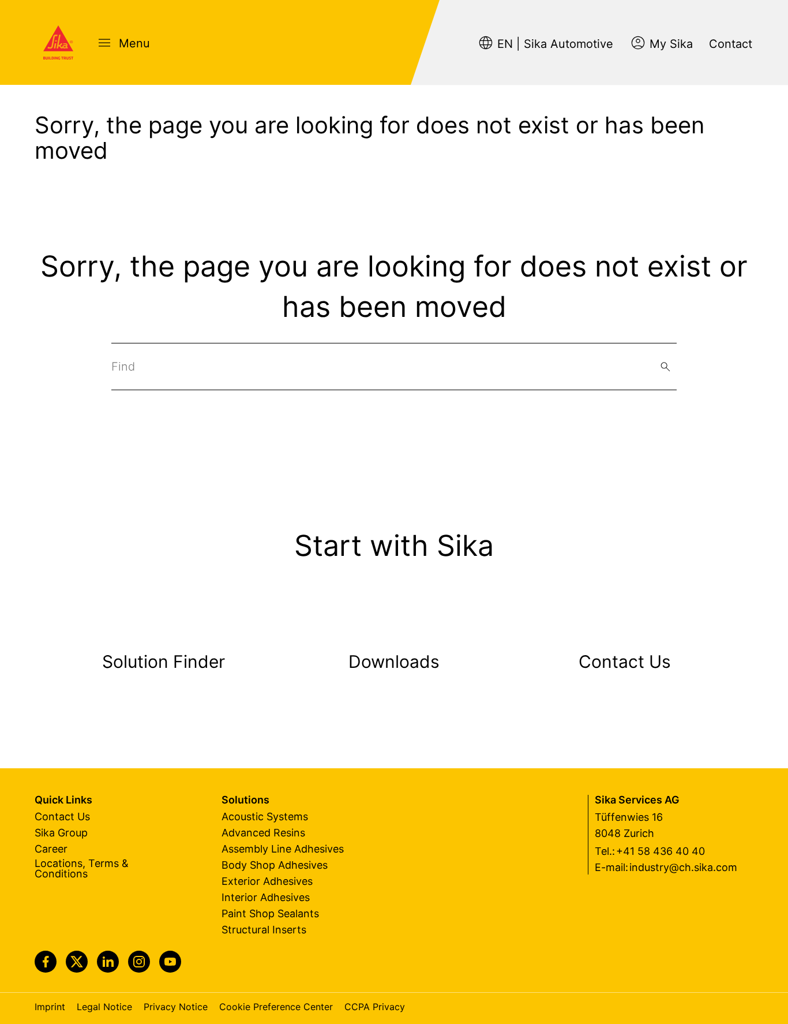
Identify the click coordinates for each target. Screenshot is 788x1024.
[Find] (665, 367)
